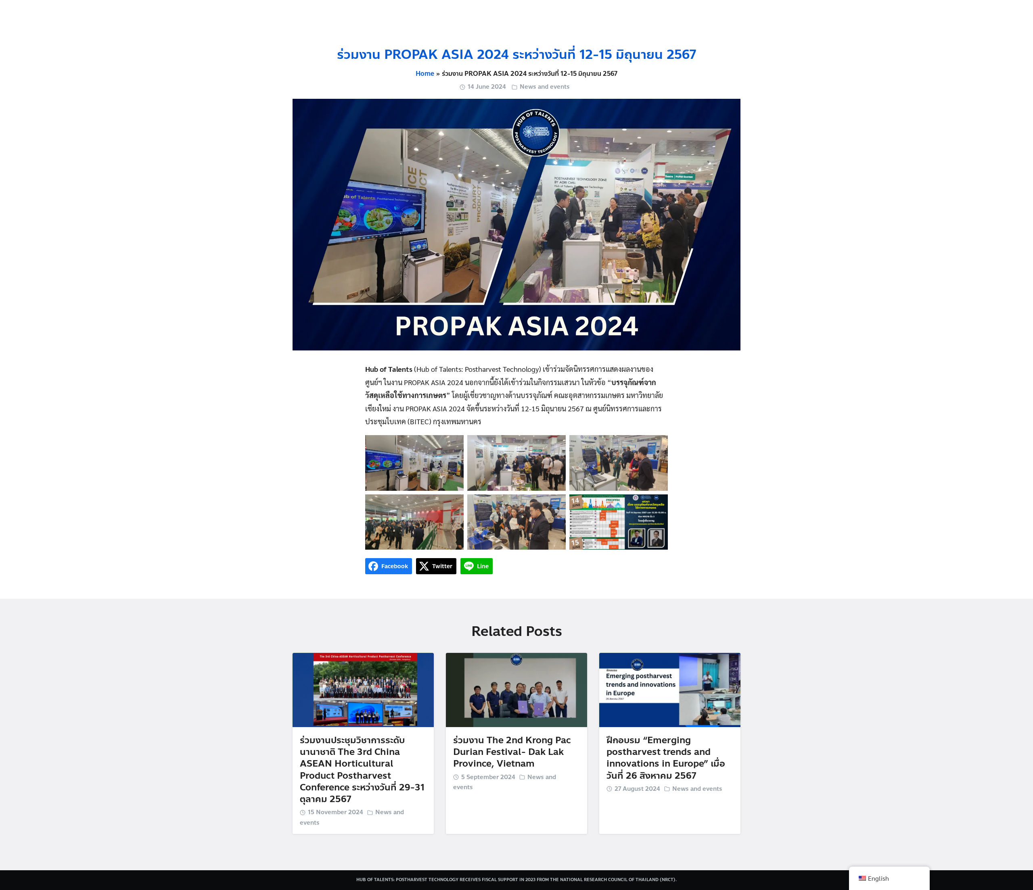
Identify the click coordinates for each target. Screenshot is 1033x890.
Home (425, 74)
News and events (545, 86)
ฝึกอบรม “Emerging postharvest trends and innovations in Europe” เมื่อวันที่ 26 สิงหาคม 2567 (665, 758)
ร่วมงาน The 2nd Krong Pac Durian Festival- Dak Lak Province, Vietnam (512, 752)
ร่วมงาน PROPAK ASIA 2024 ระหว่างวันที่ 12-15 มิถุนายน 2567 (516, 55)
